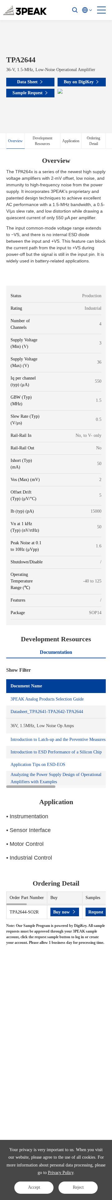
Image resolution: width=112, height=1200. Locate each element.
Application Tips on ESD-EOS (38, 764)
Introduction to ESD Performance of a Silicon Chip (56, 752)
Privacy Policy (60, 1172)
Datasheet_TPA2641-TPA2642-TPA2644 (47, 711)
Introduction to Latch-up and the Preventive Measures (58, 739)
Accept (34, 1187)
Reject (78, 1187)
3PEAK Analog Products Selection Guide (47, 699)
